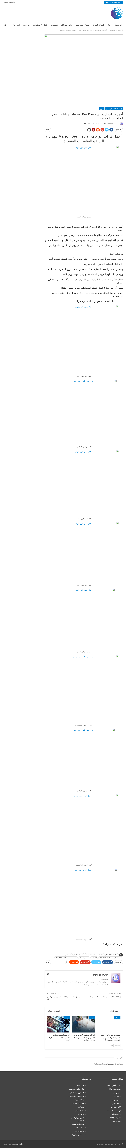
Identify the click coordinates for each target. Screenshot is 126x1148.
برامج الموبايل (66, 25)
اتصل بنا (16, 25)
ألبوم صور (109, 109)
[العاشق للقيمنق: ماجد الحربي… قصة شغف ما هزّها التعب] (58, 1024)
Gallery (117, 109)
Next (122, 69)
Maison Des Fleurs (111, 954)
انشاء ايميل (117, 1096)
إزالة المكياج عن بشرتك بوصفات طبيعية (105, 997)
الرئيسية (118, 25)
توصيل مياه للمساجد (114, 1111)
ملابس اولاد (80, 1114)
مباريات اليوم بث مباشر (76, 1089)
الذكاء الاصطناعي (40, 25)
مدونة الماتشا (79, 1131)
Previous (45, 69)
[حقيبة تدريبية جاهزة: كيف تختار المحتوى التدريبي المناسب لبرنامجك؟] (108, 1024)
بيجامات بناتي (79, 1111)
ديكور (102, 109)
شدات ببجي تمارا (115, 1089)
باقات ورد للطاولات (84, 957)
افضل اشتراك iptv (78, 1103)
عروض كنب (117, 1093)
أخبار (109, 25)
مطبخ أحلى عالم (82, 25)
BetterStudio (18, 1144)
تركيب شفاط (116, 1114)
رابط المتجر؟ (79, 1100)
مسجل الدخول (108, 1064)
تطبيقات (54, 25)
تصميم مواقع (116, 1100)
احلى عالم (94, 957)
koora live (80, 1085)
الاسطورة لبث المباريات (76, 1093)
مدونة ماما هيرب (78, 1128)
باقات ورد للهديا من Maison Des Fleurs (66, 957)
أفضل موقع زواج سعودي (76, 1096)
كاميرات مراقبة (115, 1107)
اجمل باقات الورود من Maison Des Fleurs (111, 957)
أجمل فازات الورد (78, 954)
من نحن (26, 25)
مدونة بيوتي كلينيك (78, 1135)
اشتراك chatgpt (115, 1118)
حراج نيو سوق (116, 1103)
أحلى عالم (68, 954)
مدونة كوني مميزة (78, 1124)
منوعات (117, 1018)
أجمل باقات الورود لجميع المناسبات (94, 954)
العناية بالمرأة (98, 25)
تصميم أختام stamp (114, 1085)
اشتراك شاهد (116, 1121)
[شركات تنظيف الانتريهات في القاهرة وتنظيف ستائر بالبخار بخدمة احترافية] (83, 1024)
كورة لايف (81, 1107)
